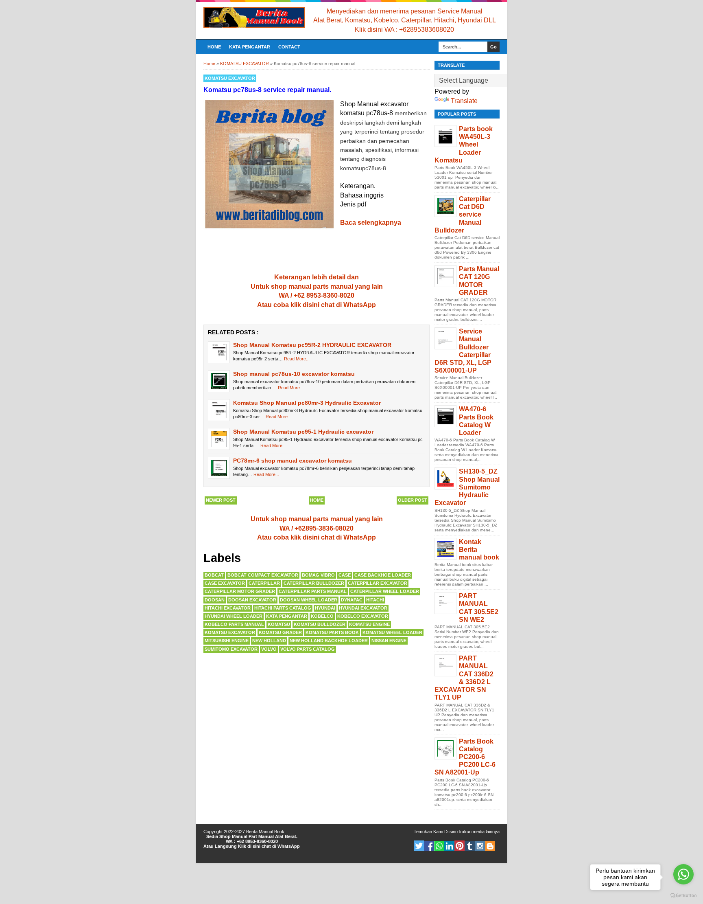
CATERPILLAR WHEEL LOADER (384, 591)
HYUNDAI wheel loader (233, 616)
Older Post (412, 500)
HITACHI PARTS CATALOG (282, 608)
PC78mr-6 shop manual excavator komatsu (292, 460)
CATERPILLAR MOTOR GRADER (240, 591)
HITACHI (375, 599)
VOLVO (269, 649)
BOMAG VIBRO (318, 575)
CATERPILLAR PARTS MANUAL (313, 591)
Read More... (297, 358)
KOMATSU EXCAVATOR (230, 78)
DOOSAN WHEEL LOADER (308, 599)
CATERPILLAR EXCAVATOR (377, 583)
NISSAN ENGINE (388, 640)
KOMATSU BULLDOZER (319, 624)
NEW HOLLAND (269, 640)
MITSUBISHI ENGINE (227, 640)
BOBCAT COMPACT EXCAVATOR (262, 575)
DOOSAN (215, 599)
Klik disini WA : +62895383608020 (404, 29)
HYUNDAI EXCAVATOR (363, 608)
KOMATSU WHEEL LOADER (392, 632)
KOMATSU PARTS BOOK (332, 632)
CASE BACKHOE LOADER (382, 575)
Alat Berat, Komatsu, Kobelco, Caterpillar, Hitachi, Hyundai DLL (404, 20)
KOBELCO (322, 616)
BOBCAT (214, 575)
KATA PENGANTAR (249, 46)
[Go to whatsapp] (683, 874)
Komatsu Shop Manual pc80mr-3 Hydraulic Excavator (307, 402)
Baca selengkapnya (370, 222)
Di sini (450, 831)
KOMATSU (279, 624)
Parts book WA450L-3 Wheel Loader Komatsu (463, 144)
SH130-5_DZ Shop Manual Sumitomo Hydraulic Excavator (467, 487)
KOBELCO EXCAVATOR (362, 616)
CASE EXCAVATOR (225, 583)
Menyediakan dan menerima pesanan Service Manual (404, 11)
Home (214, 46)
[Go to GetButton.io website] (683, 895)
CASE (344, 575)
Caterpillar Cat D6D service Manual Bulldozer (462, 214)
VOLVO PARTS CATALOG (307, 649)
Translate (464, 100)
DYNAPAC (351, 599)
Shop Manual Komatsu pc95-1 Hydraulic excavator (303, 431)
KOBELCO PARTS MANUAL (234, 624)
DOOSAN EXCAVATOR (252, 599)
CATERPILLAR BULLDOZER (314, 583)
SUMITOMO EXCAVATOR (231, 649)
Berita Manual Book (265, 831)
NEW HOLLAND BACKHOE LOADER (329, 640)
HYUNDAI (325, 608)
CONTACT (289, 46)
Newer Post (221, 500)
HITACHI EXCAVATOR (228, 608)
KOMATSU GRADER (280, 632)
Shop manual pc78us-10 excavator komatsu (294, 374)
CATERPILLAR (264, 583)
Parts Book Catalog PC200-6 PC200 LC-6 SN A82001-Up (465, 757)
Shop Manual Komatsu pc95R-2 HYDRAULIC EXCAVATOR (312, 345)
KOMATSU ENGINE (369, 624)
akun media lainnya (481, 831)
